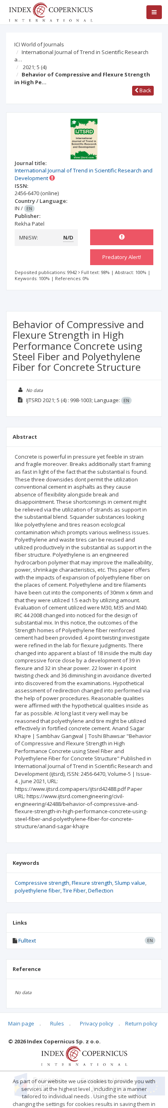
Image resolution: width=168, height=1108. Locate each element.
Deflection (100, 890)
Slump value (130, 882)
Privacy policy (96, 1023)
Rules (57, 1023)
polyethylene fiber (37, 890)
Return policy (141, 1023)
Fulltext (27, 940)
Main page (21, 1023)
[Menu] (154, 12)
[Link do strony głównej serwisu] (50, 11)
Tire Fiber (74, 890)
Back (144, 90)
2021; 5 (34, 67)
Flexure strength (92, 882)
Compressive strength (42, 882)
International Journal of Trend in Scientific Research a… (81, 55)
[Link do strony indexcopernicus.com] (84, 1055)
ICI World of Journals (39, 44)
